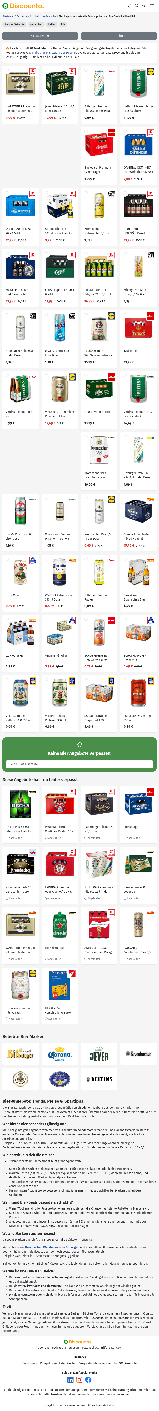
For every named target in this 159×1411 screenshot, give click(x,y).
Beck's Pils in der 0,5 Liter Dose (19, 536)
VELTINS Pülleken (56, 655)
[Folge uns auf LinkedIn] (70, 1379)
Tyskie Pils (130, 351)
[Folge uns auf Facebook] (88, 1379)
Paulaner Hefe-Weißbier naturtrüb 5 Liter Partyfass (98, 353)
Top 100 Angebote (125, 1363)
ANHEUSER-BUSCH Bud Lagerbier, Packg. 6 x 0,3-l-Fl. (98, 950)
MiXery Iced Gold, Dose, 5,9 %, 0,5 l (135, 292)
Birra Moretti (14, 595)
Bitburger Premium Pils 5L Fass (18, 1010)
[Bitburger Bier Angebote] (20, 1053)
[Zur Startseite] (25, 6)
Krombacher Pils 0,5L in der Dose (51, 52)
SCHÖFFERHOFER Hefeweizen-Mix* (95, 658)
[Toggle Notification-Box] (129, 5)
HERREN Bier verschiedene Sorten (58, 1010)
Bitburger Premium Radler (96, 597)
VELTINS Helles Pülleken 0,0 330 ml (18, 718)
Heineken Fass (54, 948)
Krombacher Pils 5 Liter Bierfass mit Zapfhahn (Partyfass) (98, 475)
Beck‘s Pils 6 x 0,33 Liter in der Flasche (18, 829)
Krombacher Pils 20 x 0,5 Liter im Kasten (20, 890)
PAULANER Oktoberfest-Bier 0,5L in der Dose (138, 950)
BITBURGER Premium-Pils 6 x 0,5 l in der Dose (98, 890)
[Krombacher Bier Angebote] (138, 1053)
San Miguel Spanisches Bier (134, 597)
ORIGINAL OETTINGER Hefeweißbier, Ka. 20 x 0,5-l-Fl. (138, 170)
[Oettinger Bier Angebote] (60, 1079)
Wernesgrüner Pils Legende (136, 890)
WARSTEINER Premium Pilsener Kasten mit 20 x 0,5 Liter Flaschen (20, 109)
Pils (63, 24)
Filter (121, 36)
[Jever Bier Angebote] (99, 1053)
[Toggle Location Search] (143, 5)
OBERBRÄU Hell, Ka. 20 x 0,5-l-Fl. (18, 231)
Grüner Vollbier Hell (97, 412)
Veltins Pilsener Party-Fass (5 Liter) (138, 109)
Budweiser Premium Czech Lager (97, 170)
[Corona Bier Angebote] (60, 1053)
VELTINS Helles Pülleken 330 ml (55, 718)
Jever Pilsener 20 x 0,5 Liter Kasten (59, 109)
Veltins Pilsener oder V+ (19, 414)
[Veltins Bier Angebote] (99, 1079)
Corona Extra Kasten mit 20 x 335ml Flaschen (137, 537)
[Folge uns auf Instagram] (79, 1379)
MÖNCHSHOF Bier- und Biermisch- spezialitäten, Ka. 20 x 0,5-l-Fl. (20, 292)
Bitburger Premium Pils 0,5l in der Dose (97, 109)
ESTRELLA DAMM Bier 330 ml (137, 718)
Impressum (72, 1347)
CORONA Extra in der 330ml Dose (58, 597)
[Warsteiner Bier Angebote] (20, 1079)
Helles (51, 24)
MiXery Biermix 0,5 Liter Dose (57, 353)
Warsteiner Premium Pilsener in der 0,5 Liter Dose (58, 537)
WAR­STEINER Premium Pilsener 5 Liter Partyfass (59, 414)
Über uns (43, 1347)
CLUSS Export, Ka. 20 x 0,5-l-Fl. (59, 292)
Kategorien (42, 36)
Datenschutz (90, 1347)
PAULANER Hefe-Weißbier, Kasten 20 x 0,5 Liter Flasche (59, 829)
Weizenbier (36, 24)
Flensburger (131, 827)
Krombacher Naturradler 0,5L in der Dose (96, 231)
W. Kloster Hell (15, 655)
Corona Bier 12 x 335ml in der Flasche (58, 231)
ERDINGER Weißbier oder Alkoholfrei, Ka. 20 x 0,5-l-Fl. (58, 890)
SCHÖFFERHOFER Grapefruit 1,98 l (95, 718)
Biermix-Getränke (14, 24)
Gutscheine (29, 1363)
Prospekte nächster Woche (58, 1363)
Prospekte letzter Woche (94, 1363)
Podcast (57, 1347)
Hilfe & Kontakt (111, 1347)
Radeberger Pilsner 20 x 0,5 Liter (98, 829)
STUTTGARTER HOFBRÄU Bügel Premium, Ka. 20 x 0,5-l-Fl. (138, 231)
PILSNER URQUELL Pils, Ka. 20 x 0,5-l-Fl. (98, 292)
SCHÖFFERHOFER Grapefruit (135, 658)
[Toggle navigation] (152, 6)
